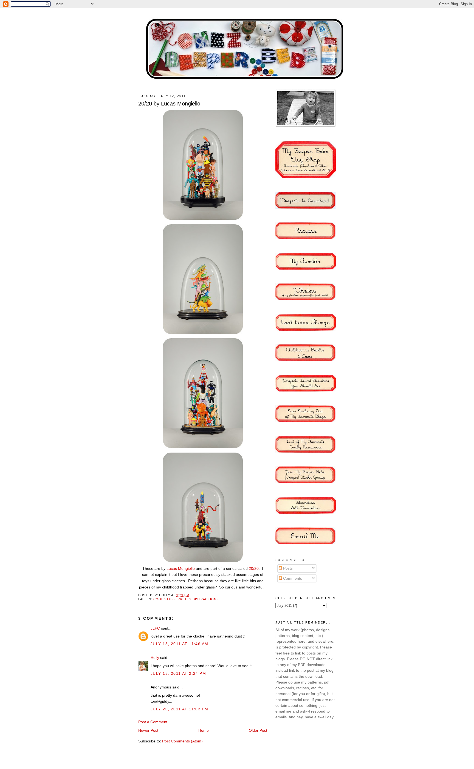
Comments (292, 578)
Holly (155, 657)
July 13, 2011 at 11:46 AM (179, 644)
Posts (287, 568)
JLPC (155, 628)
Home (203, 730)
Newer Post (148, 730)
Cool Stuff (164, 599)
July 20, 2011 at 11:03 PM (179, 709)
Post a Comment (152, 722)
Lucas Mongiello (181, 568)
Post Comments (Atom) (182, 741)
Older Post (258, 730)
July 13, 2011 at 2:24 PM (178, 673)
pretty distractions (198, 599)
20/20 (254, 568)
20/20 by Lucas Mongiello (169, 104)
